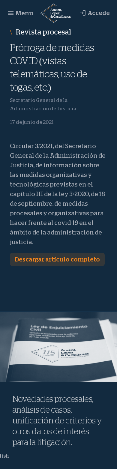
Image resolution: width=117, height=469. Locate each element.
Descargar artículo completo (57, 259)
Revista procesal (42, 32)
